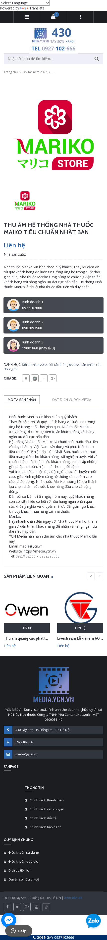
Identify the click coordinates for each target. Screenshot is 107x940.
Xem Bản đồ (72, 898)
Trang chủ (11, 72)
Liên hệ (27, 628)
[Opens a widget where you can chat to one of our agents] (18, 931)
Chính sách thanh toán (47, 800)
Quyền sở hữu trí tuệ (23, 879)
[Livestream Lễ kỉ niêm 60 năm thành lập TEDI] (80, 610)
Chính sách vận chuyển (47, 809)
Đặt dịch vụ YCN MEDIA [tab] (71, 399)
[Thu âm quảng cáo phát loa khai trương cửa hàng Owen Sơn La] (27, 610)
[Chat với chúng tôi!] (8, 920)
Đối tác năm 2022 (35, 72)
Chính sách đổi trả (43, 818)
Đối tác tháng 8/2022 (64, 364)
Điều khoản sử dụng (23, 852)
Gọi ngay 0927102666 (55, 937)
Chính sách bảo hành (45, 827)
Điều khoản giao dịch (24, 861)
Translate (37, 8)
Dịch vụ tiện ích (19, 870)
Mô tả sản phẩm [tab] (22, 399)
